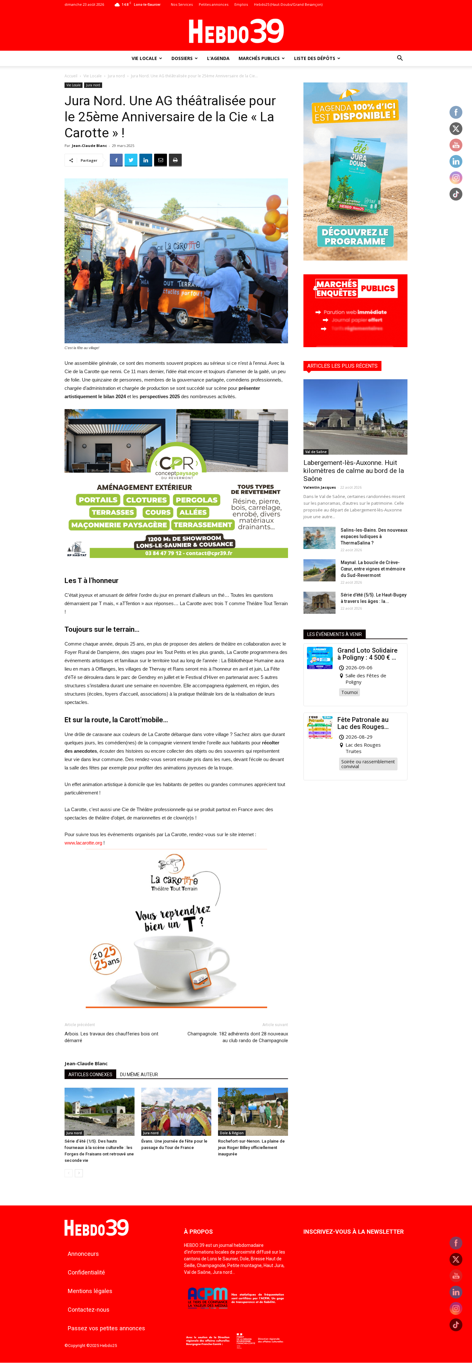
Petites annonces (213, 4)
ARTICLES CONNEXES (90, 1074)
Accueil (71, 76)
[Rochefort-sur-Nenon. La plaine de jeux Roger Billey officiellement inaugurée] (253, 1112)
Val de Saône (316, 452)
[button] (399, 59)
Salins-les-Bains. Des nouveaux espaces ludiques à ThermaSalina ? (374, 536)
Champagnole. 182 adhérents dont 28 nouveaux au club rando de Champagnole (238, 1037)
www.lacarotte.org (83, 842)
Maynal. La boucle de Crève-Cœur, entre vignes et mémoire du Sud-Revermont (373, 569)
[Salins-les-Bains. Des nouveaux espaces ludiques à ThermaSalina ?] (319, 538)
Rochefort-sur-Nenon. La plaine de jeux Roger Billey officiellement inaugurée (251, 1147)
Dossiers (182, 58)
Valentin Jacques (319, 487)
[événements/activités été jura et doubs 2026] (355, 259)
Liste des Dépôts (314, 58)
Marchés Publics (259, 58)
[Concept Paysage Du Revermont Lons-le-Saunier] (176, 563)
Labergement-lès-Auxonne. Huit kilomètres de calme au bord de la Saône (353, 471)
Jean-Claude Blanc (89, 145)
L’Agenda (218, 58)
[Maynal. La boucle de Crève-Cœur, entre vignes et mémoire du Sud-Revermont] (319, 570)
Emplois (241, 4)
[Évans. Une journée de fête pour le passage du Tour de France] (176, 1112)
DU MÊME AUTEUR (139, 1074)
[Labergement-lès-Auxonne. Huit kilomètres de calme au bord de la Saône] (355, 417)
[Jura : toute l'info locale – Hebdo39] (236, 30)
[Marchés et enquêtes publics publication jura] (355, 345)
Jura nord (116, 76)
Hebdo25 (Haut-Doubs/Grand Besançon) (288, 4)
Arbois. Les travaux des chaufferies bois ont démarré (111, 1037)
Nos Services (182, 4)
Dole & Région (232, 1133)
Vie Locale (144, 58)
